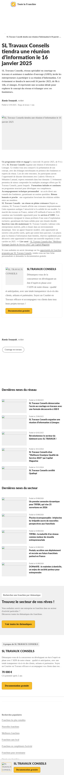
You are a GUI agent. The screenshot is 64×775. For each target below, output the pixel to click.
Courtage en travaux (13, 350)
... (5, 33)
